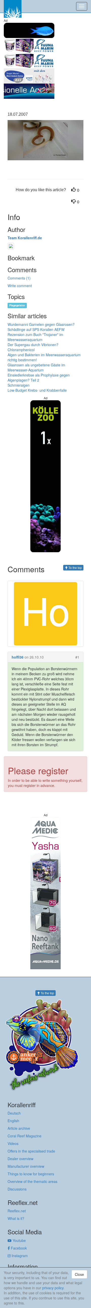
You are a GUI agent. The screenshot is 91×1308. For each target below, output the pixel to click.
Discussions (17, 1189)
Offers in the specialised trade (31, 1151)
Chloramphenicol (21, 349)
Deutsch (14, 1113)
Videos (13, 1143)
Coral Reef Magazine (24, 1135)
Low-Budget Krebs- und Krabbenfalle (37, 390)
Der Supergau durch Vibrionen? (33, 344)
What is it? (16, 1218)
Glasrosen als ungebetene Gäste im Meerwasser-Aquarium (36, 367)
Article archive (19, 1128)
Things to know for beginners (31, 1173)
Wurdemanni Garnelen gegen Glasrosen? (41, 324)
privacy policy (52, 1287)
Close (79, 1274)
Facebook (18, 1248)
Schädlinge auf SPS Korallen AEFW (36, 329)
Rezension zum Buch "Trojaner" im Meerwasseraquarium (35, 337)
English (13, 1120)
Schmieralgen (19, 385)
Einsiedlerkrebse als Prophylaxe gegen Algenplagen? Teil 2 (39, 377)
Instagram (19, 1255)
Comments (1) (19, 278)
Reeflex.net (17, 1210)
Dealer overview (20, 1158)
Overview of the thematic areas (32, 1181)
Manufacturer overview (26, 1166)
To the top (75, 567)
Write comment (20, 285)
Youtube (19, 1240)
